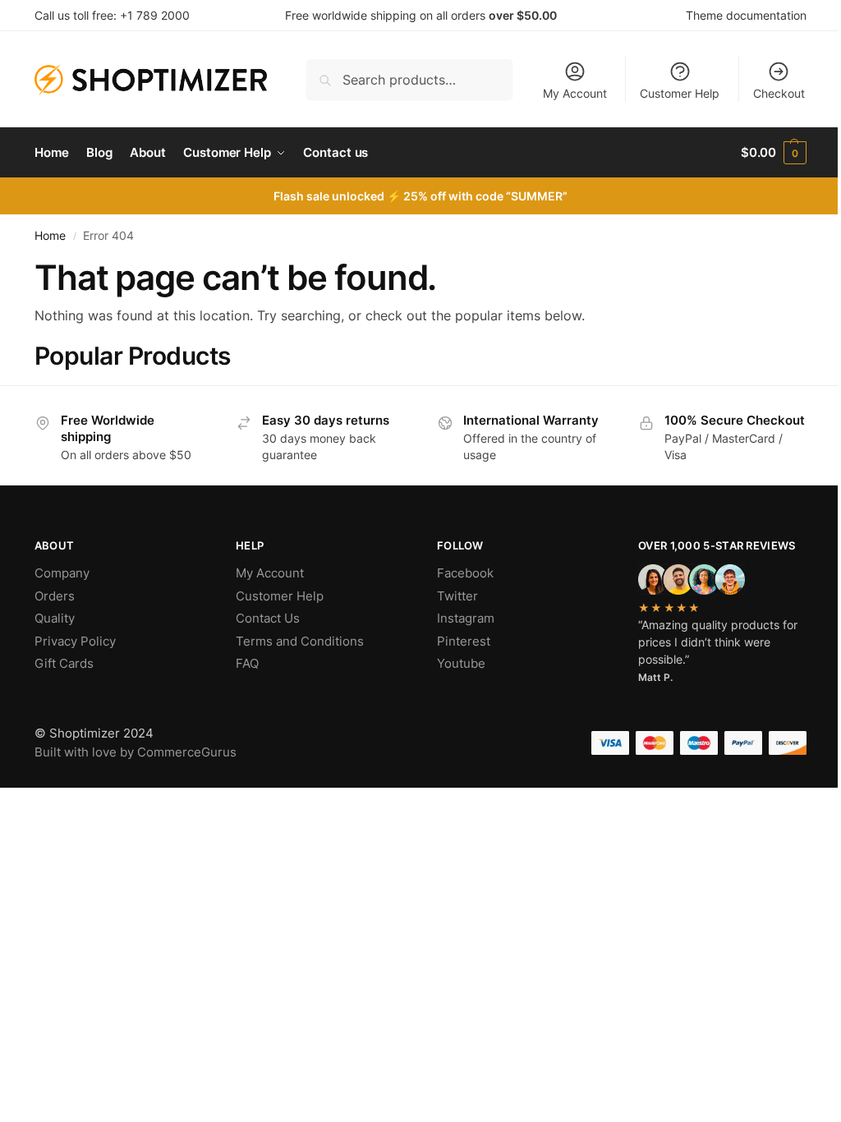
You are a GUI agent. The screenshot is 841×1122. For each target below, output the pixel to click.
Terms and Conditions (300, 641)
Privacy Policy (75, 641)
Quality (54, 618)
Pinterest (463, 641)
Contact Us (268, 618)
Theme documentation (746, 15)
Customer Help (679, 93)
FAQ (247, 663)
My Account (575, 93)
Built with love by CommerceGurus (135, 752)
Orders (54, 596)
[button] (774, 152)
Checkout (779, 93)
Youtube (461, 663)
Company (62, 573)
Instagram (465, 618)
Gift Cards (64, 663)
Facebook (465, 573)
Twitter (457, 596)
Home (50, 235)
